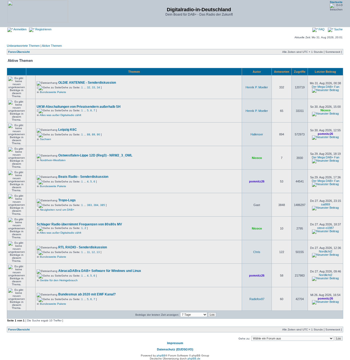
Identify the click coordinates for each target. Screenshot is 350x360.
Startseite (336, 2)
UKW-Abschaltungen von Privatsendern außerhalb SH (79, 107)
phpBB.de (194, 358)
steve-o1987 (325, 228)
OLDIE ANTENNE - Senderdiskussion (87, 83)
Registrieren (42, 29)
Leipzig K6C (67, 130)
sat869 (325, 204)
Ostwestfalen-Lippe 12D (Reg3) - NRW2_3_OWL (95, 155)
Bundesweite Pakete (53, 92)
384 (96, 205)
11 (88, 252)
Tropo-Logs (67, 200)
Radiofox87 (256, 299)
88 (88, 134)
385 (102, 205)
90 (98, 134)
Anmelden (20, 29)
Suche (338, 29)
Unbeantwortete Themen (23, 45)
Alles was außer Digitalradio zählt (60, 115)
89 (93, 134)
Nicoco (325, 110)
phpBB (161, 355)
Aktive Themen (52, 45)
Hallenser (256, 134)
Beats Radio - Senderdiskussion (83, 177)
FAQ (321, 29)
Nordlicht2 (325, 251)
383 (89, 205)
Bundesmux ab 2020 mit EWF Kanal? (87, 294)
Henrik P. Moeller (257, 87)
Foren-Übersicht (19, 51)
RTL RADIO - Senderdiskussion (82, 247)
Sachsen (45, 139)
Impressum (175, 343)
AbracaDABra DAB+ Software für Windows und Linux (99, 271)
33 (93, 87)
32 (88, 87)
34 (98, 87)
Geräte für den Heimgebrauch (59, 280)
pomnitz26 (325, 133)
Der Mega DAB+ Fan (325, 86)
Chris (256, 252)
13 (98, 252)
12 (93, 252)
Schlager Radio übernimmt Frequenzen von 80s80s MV (79, 224)
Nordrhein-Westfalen (53, 160)
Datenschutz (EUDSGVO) (175, 349)
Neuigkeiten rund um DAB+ (57, 209)
